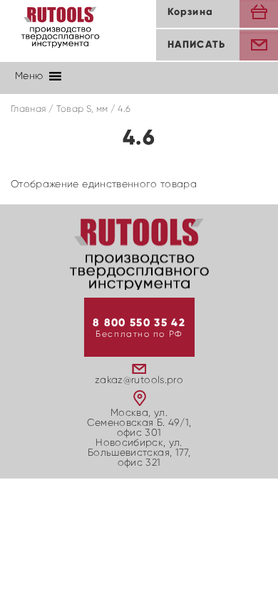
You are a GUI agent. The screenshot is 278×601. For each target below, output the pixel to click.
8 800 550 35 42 (139, 323)
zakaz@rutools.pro (139, 380)
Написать (196, 45)
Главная (28, 109)
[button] (29, 76)
